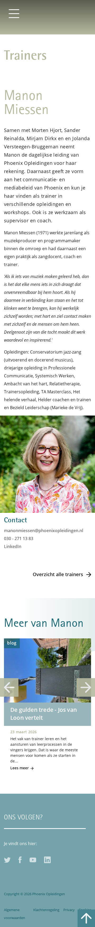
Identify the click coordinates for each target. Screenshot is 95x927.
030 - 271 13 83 (18, 538)
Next (86, 687)
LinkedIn (12, 546)
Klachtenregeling (46, 909)
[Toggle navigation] (14, 13)
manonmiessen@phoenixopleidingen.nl (43, 530)
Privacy (69, 909)
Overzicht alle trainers (58, 574)
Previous (9, 687)
